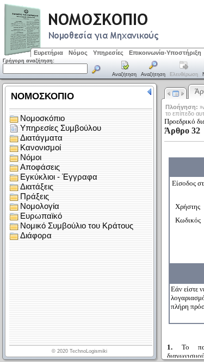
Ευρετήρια (48, 52)
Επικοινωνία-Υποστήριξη (165, 52)
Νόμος (78, 52)
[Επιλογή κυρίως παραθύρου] (125, 69)
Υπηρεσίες (108, 52)
